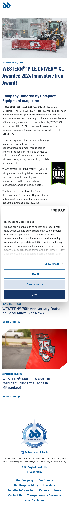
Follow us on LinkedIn (36, 452)
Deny (34, 294)
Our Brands (45, 480)
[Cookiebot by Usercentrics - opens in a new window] (51, 210)
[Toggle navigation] (64, 5)
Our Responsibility (26, 485)
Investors (49, 485)
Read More (9, 322)
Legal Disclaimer (34, 500)
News (58, 490)
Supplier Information (21, 490)
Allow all (34, 273)
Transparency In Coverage (44, 495)
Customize (33, 284)
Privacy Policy (34, 471)
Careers (44, 490)
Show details (51, 263)
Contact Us (15, 495)
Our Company (25, 480)
